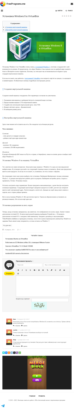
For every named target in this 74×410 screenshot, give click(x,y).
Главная (32, 396)
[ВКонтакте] (6, 353)
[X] (14, 353)
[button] (18, 270)
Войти (60, 10)
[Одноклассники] (9, 353)
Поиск (70, 10)
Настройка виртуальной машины (16, 30)
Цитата (25, 325)
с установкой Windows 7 (42, 67)
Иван (14, 319)
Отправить (9, 273)
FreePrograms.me (15, 3)
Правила (41, 396)
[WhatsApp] (20, 353)
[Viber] (17, 353)
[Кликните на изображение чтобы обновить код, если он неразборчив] (39, 309)
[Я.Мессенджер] (3, 353)
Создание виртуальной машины (16, 27)
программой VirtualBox (32, 78)
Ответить (17, 325)
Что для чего (7, 225)
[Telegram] (12, 353)
